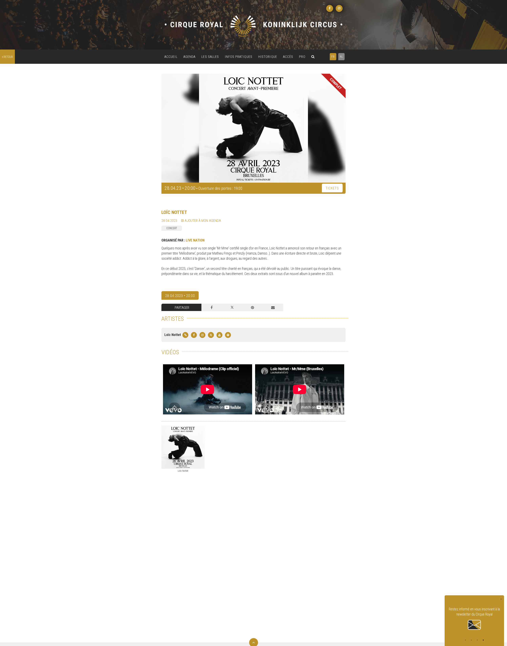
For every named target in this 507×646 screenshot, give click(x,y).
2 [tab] (471, 640)
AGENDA (189, 57)
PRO (302, 57)
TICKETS (332, 188)
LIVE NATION (195, 240)
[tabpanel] (474, 619)
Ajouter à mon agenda (202, 221)
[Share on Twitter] (232, 307)
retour (8, 56)
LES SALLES (210, 57)
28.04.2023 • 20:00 (180, 296)
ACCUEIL (170, 57)
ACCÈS (288, 57)
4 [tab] (483, 640)
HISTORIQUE (267, 57)
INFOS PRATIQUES (238, 57)
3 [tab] (477, 640)
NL (341, 56)
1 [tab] (465, 640)
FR (333, 56)
